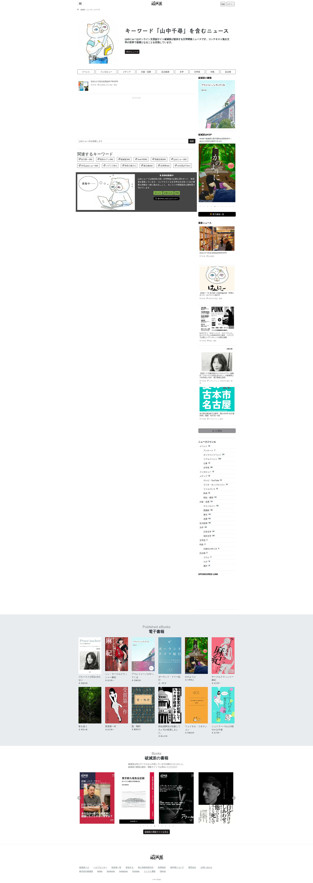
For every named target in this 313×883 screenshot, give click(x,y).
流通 (206, 518)
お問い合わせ (206, 867)
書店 (206, 514)
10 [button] (233, 206)
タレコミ (158, 193)
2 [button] (204, 206)
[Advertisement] (137, 116)
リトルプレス (210, 488)
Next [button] (234, 173)
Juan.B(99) (142, 159)
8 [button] (226, 206)
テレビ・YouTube (212, 480)
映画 (206, 493)
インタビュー (106, 71)
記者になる (168, 193)
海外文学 (208, 535)
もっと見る (217, 430)
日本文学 (208, 531)
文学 (182, 71)
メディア (127, 71)
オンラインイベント (213, 454)
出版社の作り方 (211, 548)
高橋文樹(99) (160, 159)
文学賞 (197, 71)
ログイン (230, 4)
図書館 (207, 510)
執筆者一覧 (116, 867)
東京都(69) (148, 165)
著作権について (177, 867)
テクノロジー (210, 506)
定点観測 (165, 71)
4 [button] (211, 206)
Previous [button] (200, 173)
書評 (206, 565)
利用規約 (162, 867)
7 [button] (222, 206)
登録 (223, 4)
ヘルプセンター (100, 867)
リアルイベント (212, 459)
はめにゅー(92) (180, 159)
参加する (130, 867)
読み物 (228, 71)
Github (163, 871)
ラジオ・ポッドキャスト (215, 484)
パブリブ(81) (111, 165)
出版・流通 (146, 71)
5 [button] (215, 206)
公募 (206, 463)
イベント (86, 71)
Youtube (135, 871)
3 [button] (207, 206)
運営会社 (192, 867)
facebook (111, 871)
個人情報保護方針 (146, 867)
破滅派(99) (125, 159)
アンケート (209, 450)
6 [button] (218, 206)
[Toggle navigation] (80, 3)
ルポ (206, 561)
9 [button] (229, 206)
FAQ (177, 193)
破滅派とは (84, 867)
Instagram (123, 871)
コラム (207, 557)
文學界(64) (165, 165)
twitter (99, 871)
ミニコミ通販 (150, 871)
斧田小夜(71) (130, 165)
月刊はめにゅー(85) (89, 165)
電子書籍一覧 (218, 214)
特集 (213, 71)
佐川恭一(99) (86, 159)
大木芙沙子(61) (183, 165)
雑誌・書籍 (209, 497)
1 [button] (200, 206)
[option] (217, 173)
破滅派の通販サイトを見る (156, 831)
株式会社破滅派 (86, 871)
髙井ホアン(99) (106, 159)
